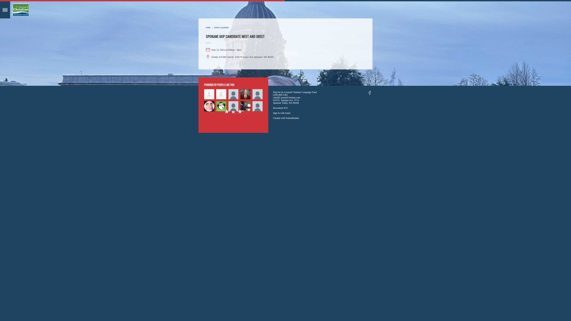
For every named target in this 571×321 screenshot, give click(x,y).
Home (208, 27)
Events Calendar (221, 27)
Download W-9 (280, 108)
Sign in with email (281, 113)
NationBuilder (292, 118)
